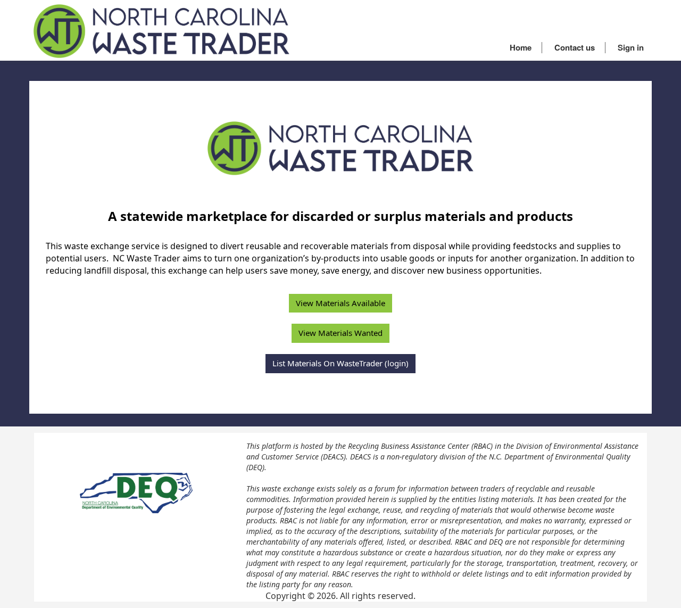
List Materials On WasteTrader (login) (340, 363)
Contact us (574, 47)
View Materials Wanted (340, 332)
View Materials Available (340, 303)
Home (520, 47)
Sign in (631, 47)
